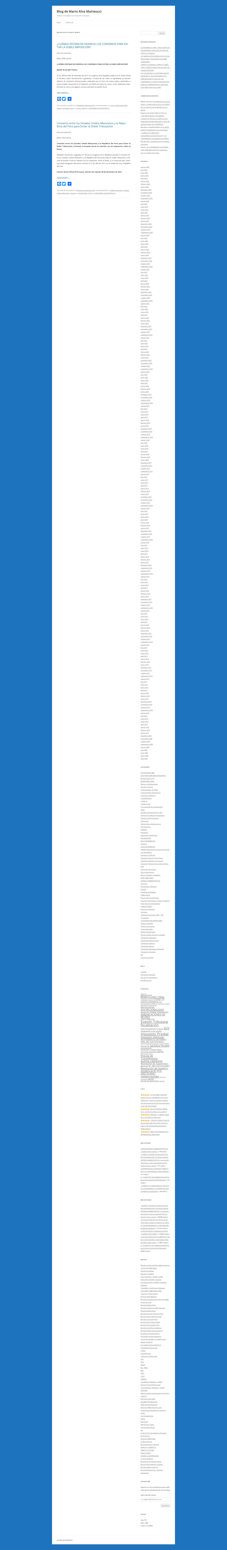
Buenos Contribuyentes (149, 784)
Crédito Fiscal (145, 804)
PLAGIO (143, 889)
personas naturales (148, 1052)
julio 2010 (144, 716)
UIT (142, 955)
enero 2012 (145, 665)
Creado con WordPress (64, 1540)
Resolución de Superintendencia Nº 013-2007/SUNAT (154, 1071)
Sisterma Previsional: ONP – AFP (152, 915)
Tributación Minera (147, 946)
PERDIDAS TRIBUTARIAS (151, 1049)
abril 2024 (144, 247)
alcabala (149, 995)
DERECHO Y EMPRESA (148, 1447)
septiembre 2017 (147, 471)
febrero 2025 (145, 218)
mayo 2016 (144, 517)
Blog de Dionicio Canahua (150, 1444)
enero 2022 (145, 323)
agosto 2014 (145, 577)
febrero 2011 (145, 696)
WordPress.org (146, 980)
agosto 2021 (145, 338)
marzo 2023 (145, 284)
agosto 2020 (145, 372)
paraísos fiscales (159, 1045)
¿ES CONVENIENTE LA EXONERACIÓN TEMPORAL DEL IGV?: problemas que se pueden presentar (155, 150)
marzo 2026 (145, 181)
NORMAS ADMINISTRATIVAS (150, 881)
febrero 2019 (145, 423)
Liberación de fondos (148, 869)
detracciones (147, 1007)
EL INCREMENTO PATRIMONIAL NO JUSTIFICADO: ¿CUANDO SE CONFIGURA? (155, 130)
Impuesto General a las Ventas (152, 858)
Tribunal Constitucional (149, 1356)
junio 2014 (144, 582)
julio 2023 (144, 272)
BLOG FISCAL (145, 1436)
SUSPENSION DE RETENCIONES (151, 921)
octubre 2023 (145, 264)
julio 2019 (144, 409)
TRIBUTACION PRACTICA (149, 1405)
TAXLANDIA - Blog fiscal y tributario (153, 1288)
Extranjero (144, 832)
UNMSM (143, 1379)
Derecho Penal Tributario (150, 818)
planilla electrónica (147, 1054)
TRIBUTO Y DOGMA (147, 1450)
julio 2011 (144, 682)
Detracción (144, 821)
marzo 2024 (145, 249)
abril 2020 (144, 383)
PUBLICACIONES (146, 906)
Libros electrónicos (147, 872)
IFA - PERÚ (144, 1368)
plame (160, 1051)
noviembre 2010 (146, 704)
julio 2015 (144, 545)
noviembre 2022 (146, 295)
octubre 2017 (145, 468)
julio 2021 (144, 340)
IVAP (142, 867)
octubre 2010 (145, 707)
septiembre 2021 (147, 335)
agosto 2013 (145, 611)
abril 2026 (144, 178)
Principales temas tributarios (151, 1336)
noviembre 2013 (146, 602)
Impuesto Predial (154, 1034)
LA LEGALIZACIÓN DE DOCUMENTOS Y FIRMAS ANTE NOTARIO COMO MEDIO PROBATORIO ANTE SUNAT (155, 1240)
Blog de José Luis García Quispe (152, 1314)
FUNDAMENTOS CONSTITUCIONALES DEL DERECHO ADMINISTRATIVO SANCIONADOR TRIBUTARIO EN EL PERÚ (155, 85)
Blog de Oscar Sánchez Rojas (151, 1317)
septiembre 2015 (147, 540)
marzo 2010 (145, 727)
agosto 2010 (145, 713)
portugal (66, 108)
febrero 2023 (145, 286)
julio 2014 (144, 579)
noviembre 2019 (146, 397)
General (144, 844)
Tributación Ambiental (148, 938)
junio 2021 (144, 343)
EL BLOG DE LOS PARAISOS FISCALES (153, 1433)
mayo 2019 (144, 414)
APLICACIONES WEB (147, 773)
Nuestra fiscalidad (147, 1271)
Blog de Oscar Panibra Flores (151, 1462)
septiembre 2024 (147, 232)
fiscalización (150, 1025)
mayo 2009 (144, 756)
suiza (71, 108)
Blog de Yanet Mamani (149, 1297)
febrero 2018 (145, 457)
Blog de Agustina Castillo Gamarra (153, 1308)
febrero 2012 (145, 662)
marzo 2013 (145, 625)
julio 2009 (144, 750)
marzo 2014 (145, 591)
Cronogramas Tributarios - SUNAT (153, 1388)
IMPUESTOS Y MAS (147, 1425)
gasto (161, 1029)
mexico (59, 108)
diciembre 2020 (146, 360)
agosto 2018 (145, 440)
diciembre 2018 (146, 429)
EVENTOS (144, 830)
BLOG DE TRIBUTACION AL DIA (151, 1408)
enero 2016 (145, 528)
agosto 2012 (145, 645)
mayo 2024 (144, 244)
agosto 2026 (145, 167)
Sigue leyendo (63, 92)
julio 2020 (144, 375)
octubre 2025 (145, 195)
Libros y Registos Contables (150, 875)
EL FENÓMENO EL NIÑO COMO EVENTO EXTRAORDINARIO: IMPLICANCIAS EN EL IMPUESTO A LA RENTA (155, 50)
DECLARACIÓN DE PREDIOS (149, 1004)
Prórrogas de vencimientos (150, 904)
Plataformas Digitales (148, 892)
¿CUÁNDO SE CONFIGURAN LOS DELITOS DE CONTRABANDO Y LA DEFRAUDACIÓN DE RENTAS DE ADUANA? (155, 1189)
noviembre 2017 (146, 466)
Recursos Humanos (148, 909)
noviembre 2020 (146, 363)
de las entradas (148, 975)
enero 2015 (145, 562)
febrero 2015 (145, 559)
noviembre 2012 (146, 636)
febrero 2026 (145, 184)
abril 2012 (144, 656)
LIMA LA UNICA (146, 1453)
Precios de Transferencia (150, 898)
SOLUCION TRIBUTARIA (149, 1268)
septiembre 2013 (147, 608)
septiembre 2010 (147, 710)
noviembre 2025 (146, 193)
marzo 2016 (145, 522)
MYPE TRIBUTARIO (147, 878)
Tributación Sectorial (148, 952)
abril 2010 (144, 724)
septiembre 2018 (147, 437)
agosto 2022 (145, 304)
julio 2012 (144, 648)
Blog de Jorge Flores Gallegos (151, 1328)
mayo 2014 (144, 585)
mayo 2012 (144, 653)
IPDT (142, 1362)
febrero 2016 (145, 525)
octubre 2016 (145, 503)
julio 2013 (144, 613)
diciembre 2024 (146, 224)
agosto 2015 (145, 542)
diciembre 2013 (146, 599)
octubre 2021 (145, 332)
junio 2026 (144, 173)
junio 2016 (144, 514)
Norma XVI (145, 1046)
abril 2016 (144, 520)
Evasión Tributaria (154, 1022)
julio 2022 (144, 306)
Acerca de (69, 23)
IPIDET (143, 1365)
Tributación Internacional (85, 105)
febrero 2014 (145, 594)
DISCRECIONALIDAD (152, 1009)
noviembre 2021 (146, 329)
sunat (151, 1079)
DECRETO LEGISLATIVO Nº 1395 (151, 813)
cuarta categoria (149, 1001)
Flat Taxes (144, 1422)
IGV (166, 1028)
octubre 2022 (145, 298)
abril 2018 (144, 451)
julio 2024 (144, 238)
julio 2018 (144, 443)
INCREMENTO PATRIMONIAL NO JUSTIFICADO (154, 1040)
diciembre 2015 (146, 531)
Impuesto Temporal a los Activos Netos (154, 864)
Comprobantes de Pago (149, 790)
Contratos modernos (148, 795)
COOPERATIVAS (146, 798)
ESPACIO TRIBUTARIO (148, 1439)
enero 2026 (145, 187)
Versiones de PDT (147, 958)
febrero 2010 (145, 730)
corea (112, 105)
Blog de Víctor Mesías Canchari (152, 1464)
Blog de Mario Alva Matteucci (79, 11)
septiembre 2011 (147, 676)
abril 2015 (144, 554)
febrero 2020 (145, 389)
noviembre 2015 (146, 534)
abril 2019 (144, 417)
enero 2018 (145, 460)
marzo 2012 (145, 659)
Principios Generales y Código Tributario (155, 901)
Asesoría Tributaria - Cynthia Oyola (153, 1339)
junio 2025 (144, 207)
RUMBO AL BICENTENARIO (150, 1456)
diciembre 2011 (146, 668)
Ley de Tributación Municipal (150, 1044)
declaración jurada (164, 1004)
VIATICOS (162, 1081)
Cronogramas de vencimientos (152, 807)
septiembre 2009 (147, 744)
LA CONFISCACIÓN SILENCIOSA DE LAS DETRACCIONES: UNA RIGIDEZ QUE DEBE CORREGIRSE (155, 59)
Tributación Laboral (148, 943)
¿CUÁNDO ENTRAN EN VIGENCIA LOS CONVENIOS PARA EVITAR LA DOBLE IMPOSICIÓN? (93, 45)
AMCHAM (144, 1390)
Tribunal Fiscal (146, 1353)
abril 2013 (144, 622)
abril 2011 (144, 690)
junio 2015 (144, 548)
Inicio (59, 23)
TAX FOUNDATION (147, 1416)
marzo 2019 (145, 420)
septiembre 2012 (147, 642)
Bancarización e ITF (147, 778)
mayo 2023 (144, 278)
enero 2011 (145, 699)
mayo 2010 (144, 722)
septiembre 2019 (147, 403)
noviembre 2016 (146, 500)
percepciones (146, 1048)
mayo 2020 (144, 380)
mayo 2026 (144, 176)
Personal (144, 884)
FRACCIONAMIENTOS (148, 841)
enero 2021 (145, 358)
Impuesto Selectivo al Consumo (152, 861)
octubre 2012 (145, 639)
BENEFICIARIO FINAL (147, 781)
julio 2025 (144, 204)
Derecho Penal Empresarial (150, 1385)
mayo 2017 (144, 483)
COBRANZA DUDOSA (147, 1000)
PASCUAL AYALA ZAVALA (149, 1294)
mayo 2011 (144, 687)
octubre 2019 (145, 400)
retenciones (150, 1076)
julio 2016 (144, 511)
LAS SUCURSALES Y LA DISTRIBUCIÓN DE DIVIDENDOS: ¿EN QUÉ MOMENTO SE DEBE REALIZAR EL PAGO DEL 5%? (155, 76)
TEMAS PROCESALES (148, 932)
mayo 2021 (144, 346)
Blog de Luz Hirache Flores (150, 1334)
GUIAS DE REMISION (148, 847)
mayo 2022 (144, 312)
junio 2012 (144, 650)
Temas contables (147, 923)
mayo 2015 (144, 551)
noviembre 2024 (146, 227)
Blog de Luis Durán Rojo (149, 1319)
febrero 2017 (145, 491)
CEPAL (143, 1419)
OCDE (143, 1413)
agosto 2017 (145, 474)
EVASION (151, 1019)
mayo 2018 (144, 449)
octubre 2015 (145, 537)
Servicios (144, 912)
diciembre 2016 (146, 497)
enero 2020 (145, 392)
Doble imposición (121, 105)
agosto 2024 (145, 235)
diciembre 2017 (146, 463)
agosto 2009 (145, 747)
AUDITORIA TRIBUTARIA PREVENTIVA (153, 776)
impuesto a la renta (151, 1031)
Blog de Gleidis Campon (149, 1467)
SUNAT (143, 1351)
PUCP (143, 1376)
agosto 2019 (145, 406)
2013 (143, 994)
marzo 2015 (145, 557)
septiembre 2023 (147, 267)
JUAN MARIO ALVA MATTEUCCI (99, 108)
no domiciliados (164, 1044)
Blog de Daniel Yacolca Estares (152, 1331)
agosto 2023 (145, 269)
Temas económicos (148, 926)
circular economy (147, 787)
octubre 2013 (145, 605)
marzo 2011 (145, 693)
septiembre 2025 (147, 198)
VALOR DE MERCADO (150, 1081)
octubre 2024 (145, 230)
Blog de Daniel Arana (148, 1311)
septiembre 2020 (147, 369)
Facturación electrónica (149, 835)
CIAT (142, 1359)
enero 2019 (145, 426)
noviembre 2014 (146, 568)
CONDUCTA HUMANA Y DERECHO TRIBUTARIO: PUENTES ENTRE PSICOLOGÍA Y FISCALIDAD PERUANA (155, 67)
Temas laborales (147, 929)
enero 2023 (145, 289)
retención (162, 1077)
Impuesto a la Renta (148, 855)
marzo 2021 (145, 352)
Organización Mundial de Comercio (153, 1410)
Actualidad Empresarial (149, 1348)
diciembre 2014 (146, 565)
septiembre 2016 (147, 505)
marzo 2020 (145, 386)
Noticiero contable (147, 1274)
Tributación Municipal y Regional (152, 949)
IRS (142, 1430)
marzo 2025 (145, 215)
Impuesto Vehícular (152, 1037)
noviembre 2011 (146, 670)
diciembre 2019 (146, 395)
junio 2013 (144, 616)
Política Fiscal (145, 895)
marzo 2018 (145, 454)
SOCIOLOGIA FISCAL (148, 1427)
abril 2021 (144, 349)
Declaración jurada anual (148, 1005)
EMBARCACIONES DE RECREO (153, 1016)
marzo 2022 (145, 318)
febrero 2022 (145, 321)
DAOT (143, 810)
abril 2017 (144, 486)
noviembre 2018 (146, 431)
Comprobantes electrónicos (151, 793)
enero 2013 (145, 631)
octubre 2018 (145, 434)
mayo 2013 (144, 619)
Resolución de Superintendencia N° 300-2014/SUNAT (155, 1064)
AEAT (142, 1373)
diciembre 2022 (146, 292)
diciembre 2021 (146, 326)
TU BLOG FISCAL (146, 1442)
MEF (142, 1371)
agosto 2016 (145, 508)
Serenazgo (144, 1079)
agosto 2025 (145, 201)
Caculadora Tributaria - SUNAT (151, 1382)
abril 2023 (144, 281)
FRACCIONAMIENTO (149, 1029)
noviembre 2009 (146, 739)
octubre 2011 (145, 673)
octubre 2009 (145, 741)
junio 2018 (144, 446)
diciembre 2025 (146, 190)
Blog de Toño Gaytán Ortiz (150, 1325)
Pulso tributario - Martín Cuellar (152, 1277)
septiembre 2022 (147, 301)
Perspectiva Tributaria (149, 886)
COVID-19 (144, 801)
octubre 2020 (145, 366)
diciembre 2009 (146, 736)
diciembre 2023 (146, 258)
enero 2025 (145, 221)
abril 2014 (144, 588)
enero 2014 (145, 596)
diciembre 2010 (146, 702)
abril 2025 (144, 213)
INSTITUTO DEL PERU (148, 1399)
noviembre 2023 (146, 261)
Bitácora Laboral (146, 1342)
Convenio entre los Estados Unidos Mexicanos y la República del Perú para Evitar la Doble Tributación (91, 124)
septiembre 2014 (147, 574)
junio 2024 (144, 241)
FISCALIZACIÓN (146, 838)
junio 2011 (144, 685)
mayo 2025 (144, 210)
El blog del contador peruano (151, 1280)
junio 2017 (144, 480)
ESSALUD (143, 1019)
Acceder (143, 972)
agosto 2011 (145, 679)
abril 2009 (144, 759)
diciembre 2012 (146, 633)
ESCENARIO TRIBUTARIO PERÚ (151, 1291)
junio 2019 (144, 412)
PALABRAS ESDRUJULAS (149, 1402)
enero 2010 (145, 733)
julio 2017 (144, 477)
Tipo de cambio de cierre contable (153, 935)
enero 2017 (145, 494)
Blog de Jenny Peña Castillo (150, 1322)
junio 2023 (144, 275)
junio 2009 (144, 753)
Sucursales (145, 918)
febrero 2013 (145, 628)
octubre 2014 (145, 571)
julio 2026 (144, 170)
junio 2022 (144, 309)
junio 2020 (144, 377)
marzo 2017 (145, 488)
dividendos (145, 1012)
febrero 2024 (145, 252)
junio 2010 (144, 719)
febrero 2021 (145, 355)
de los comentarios (149, 977)
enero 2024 (145, 255)
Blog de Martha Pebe (148, 1305)
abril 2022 (144, 315)
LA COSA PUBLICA (147, 1459)
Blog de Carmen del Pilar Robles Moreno (155, 1265)
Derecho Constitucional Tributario (153, 815)
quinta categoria (151, 1061)
